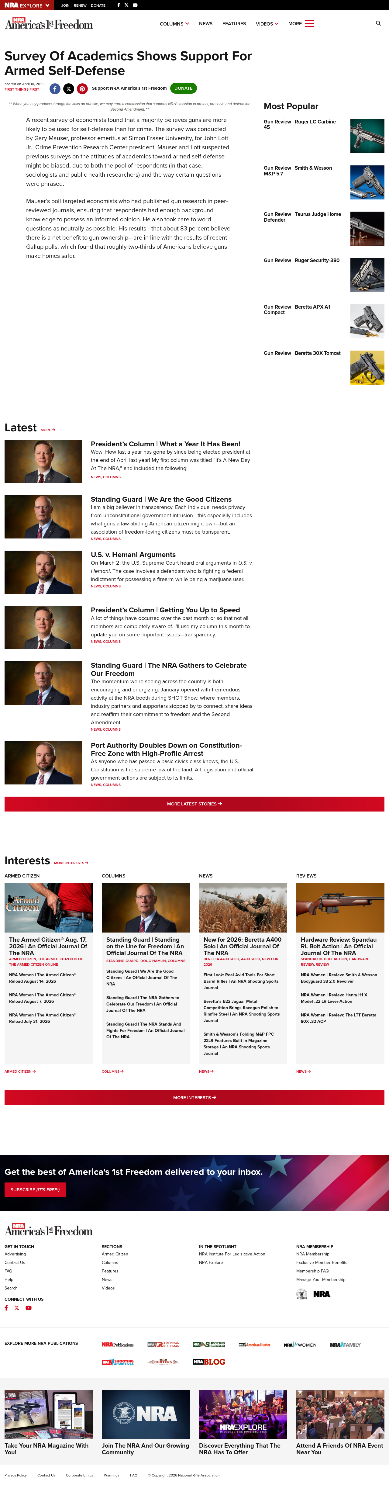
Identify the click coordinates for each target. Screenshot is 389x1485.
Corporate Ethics (79, 1475)
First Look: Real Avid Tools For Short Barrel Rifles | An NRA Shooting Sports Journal (241, 981)
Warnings (111, 1475)
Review (322, 964)
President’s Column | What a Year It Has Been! (165, 443)
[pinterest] (82, 86)
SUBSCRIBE (35, 1189)
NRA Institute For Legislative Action (232, 1254)
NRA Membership (312, 1254)
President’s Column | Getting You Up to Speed (165, 609)
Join (65, 5)
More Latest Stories (219, 803)
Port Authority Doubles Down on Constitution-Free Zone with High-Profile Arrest (166, 749)
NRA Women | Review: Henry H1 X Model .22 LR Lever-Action (334, 998)
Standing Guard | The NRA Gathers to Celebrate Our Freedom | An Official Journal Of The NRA (142, 1004)
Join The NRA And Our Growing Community (145, 1449)
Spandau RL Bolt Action (324, 959)
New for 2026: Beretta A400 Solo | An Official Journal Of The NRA (242, 946)
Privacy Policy (16, 1475)
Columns (172, 23)
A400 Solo (250, 959)
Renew (80, 5)
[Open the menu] (309, 23)
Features (234, 23)
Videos (264, 23)
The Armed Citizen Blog (61, 959)
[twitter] (68, 86)
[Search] (378, 23)
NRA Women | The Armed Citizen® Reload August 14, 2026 (42, 978)
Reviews (306, 875)
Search (11, 1288)
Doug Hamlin (153, 961)
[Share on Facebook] (55, 86)
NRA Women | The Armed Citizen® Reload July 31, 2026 (42, 1018)
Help (9, 1279)
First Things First (22, 89)
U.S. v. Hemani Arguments (133, 554)
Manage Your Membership (321, 1279)
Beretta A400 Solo (221, 959)
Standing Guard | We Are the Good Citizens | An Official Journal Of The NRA (141, 977)
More (46, 430)
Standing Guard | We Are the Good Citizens (161, 499)
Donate (98, 5)
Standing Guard (122, 961)
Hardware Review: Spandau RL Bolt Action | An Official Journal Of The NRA (339, 946)
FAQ (8, 1271)
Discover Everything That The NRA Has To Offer (240, 1449)
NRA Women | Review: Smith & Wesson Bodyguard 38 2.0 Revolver (339, 978)
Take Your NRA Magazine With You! (47, 1449)
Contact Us (15, 1262)
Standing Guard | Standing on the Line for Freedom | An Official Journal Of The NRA (145, 946)
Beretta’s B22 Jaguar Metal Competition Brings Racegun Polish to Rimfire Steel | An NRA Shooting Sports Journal (242, 1011)
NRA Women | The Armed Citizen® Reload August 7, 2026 (42, 998)
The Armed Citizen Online (33, 964)
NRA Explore (211, 1262)
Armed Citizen (22, 875)
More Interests (69, 863)
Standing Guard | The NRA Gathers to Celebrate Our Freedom (169, 669)
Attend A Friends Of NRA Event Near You (339, 1449)
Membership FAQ (312, 1271)
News (206, 23)
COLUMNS (176, 961)
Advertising (15, 1254)
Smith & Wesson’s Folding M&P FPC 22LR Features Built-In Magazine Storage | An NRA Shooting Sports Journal (239, 1044)
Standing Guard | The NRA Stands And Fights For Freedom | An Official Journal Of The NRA (145, 1030)
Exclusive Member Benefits (321, 1262)
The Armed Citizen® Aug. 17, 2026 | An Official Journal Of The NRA (48, 946)
